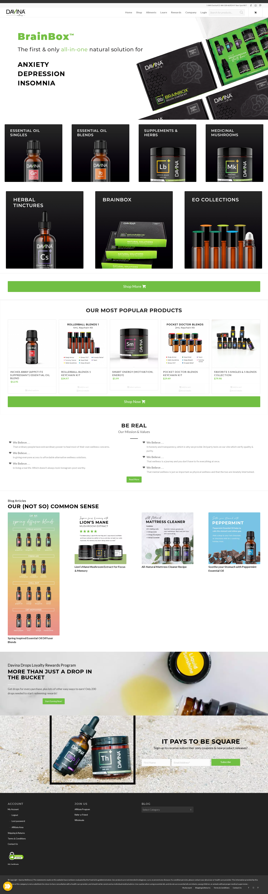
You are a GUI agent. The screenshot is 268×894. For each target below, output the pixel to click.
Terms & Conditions (17, 841)
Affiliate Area (17, 830)
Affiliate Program (82, 812)
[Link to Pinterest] (260, 5)
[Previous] (2, 69)
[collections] (223, 232)
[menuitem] (128, 12)
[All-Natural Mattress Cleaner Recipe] (167, 541)
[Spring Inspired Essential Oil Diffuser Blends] (34, 576)
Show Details (83, 393)
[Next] (265, 69)
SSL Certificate (13, 867)
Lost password (18, 823)
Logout (15, 817)
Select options (33, 393)
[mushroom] (234, 155)
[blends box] (100, 155)
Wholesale (79, 822)
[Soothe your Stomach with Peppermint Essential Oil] (234, 541)
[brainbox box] (134, 232)
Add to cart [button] (84, 390)
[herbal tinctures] (44, 232)
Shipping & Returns (16, 835)
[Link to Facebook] (251, 5)
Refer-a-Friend (81, 817)
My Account (13, 812)
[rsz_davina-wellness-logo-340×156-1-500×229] (15, 12)
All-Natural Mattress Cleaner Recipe (164, 569)
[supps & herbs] (167, 155)
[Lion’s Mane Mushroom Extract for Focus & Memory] (100, 541)
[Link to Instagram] (255, 5)
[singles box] (33, 155)
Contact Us (13, 846)
